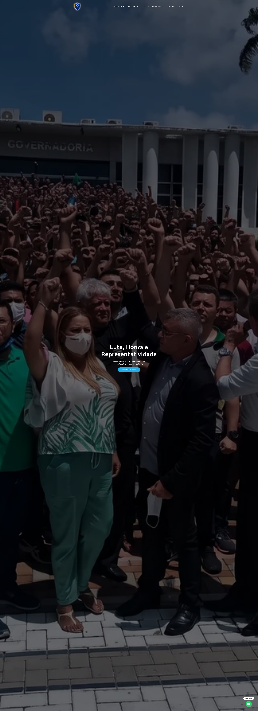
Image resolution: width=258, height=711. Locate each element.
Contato (180, 6)
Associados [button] (132, 6)
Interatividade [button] (157, 6)
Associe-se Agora (129, 371)
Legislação (145, 6)
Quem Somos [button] (118, 6)
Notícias (171, 6)
